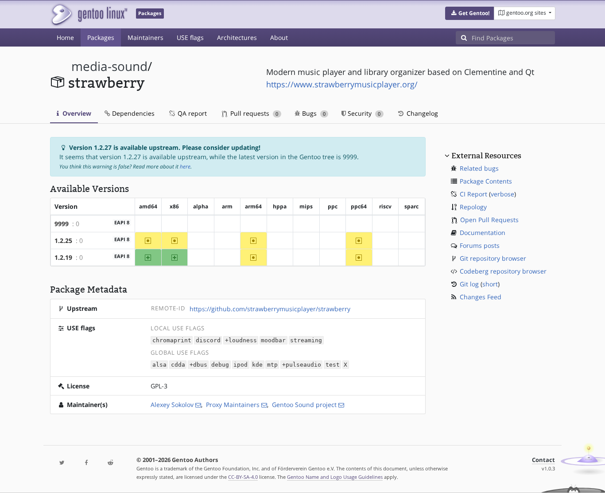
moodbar (273, 340)
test (333, 364)
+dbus (198, 364)
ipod (240, 364)
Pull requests (253, 113)
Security (363, 113)
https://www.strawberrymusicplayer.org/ (342, 84)
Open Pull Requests (489, 219)
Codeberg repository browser (503, 271)
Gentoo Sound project (304, 404)
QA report (191, 113)
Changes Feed (480, 297)
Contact (543, 460)
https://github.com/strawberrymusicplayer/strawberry (270, 309)
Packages (100, 37)
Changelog (421, 113)
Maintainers (145, 37)
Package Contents (486, 181)
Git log (469, 284)
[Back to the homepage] (88, 14)
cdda (178, 364)
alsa (159, 364)
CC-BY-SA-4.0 (243, 476)
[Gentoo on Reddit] (110, 463)
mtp (272, 364)
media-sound (109, 66)
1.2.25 (63, 240)
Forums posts (480, 245)
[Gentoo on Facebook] (86, 463)
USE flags (190, 37)
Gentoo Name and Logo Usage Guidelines (335, 476)
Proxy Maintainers (233, 404)
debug (220, 364)
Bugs (313, 113)
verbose (502, 194)
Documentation (482, 232)
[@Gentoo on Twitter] (62, 463)
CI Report (473, 194)
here (185, 166)
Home (65, 37)
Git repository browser (493, 258)
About (279, 37)
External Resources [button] (486, 155)
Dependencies (132, 113)
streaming (306, 340)
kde (257, 364)
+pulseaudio (301, 364)
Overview (76, 113)
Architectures (237, 37)
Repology (473, 207)
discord (208, 340)
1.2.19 (63, 257)
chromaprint (171, 340)
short (490, 284)
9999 (61, 223)
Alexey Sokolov (172, 404)
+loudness (241, 340)
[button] (469, 13)
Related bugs (479, 168)
